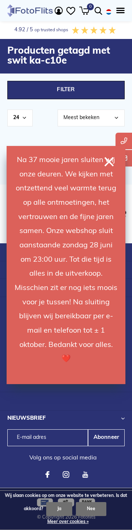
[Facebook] (47, 474)
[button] (119, 10)
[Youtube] (85, 474)
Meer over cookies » (68, 522)
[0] (84, 11)
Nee (91, 509)
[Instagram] (66, 474)
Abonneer (107, 437)
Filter (66, 90)
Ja (59, 509)
